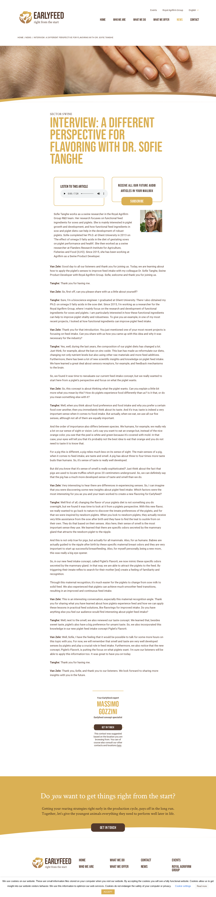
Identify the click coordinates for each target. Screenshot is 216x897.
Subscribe (137, 201)
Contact (194, 19)
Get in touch (108, 727)
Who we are (119, 19)
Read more (202, 886)
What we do (139, 19)
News (180, 19)
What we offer (161, 19)
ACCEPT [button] (108, 892)
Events (153, 10)
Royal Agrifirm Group (173, 10)
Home (103, 19)
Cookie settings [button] (183, 886)
